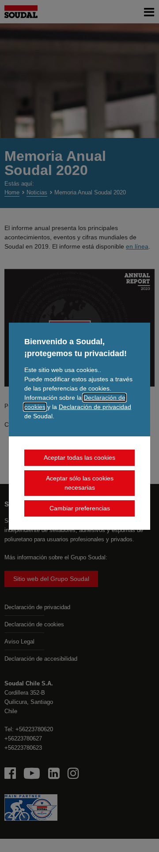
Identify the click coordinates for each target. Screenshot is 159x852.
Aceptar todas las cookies (79, 457)
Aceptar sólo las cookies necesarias (80, 483)
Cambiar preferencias (79, 508)
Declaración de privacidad (95, 406)
